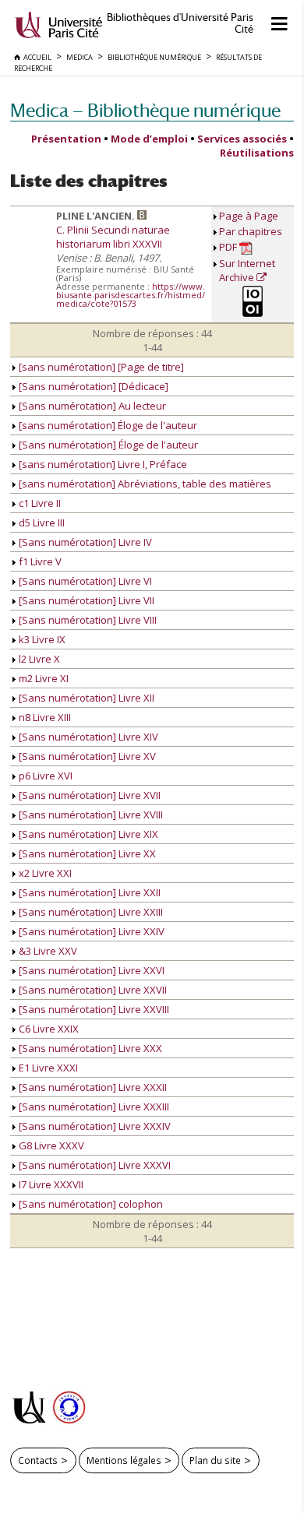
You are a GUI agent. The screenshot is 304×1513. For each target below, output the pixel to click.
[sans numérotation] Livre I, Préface (101, 464)
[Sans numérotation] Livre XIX (87, 834)
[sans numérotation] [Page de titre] (100, 367)
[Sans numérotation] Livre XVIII (89, 815)
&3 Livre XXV (46, 951)
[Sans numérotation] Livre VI (84, 581)
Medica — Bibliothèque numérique (145, 110)
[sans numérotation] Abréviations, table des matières (143, 484)
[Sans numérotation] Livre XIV (87, 737)
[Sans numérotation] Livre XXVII (91, 990)
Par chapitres (250, 231)
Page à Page (248, 216)
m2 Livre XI (42, 678)
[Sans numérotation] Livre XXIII (89, 912)
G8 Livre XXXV (50, 1145)
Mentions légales (124, 1460)
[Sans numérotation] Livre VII (85, 600)
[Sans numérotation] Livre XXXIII (92, 1107)
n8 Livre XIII (43, 717)
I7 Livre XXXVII (49, 1184)
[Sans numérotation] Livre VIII (86, 620)
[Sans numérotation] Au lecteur (91, 406)
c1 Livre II (38, 503)
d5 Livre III (40, 522)
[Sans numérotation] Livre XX (86, 853)
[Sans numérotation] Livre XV (86, 756)
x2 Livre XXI (44, 873)
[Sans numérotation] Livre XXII (88, 892)
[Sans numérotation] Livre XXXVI (93, 1165)
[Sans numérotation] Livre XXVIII (92, 1009)
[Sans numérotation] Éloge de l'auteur (107, 445)
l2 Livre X (38, 659)
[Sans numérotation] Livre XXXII (91, 1087)
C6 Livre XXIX (47, 1029)
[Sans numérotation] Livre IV (84, 542)
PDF (229, 247)
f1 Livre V (39, 561)
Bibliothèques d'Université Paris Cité (180, 23)
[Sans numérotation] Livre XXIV (90, 931)
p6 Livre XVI (44, 776)
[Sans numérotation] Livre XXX (89, 1048)
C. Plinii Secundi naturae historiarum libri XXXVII (113, 237)
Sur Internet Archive (247, 270)
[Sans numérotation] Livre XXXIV (93, 1126)
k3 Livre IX (40, 639)
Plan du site (215, 1460)
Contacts (38, 1460)
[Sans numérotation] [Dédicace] (92, 386)
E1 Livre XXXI (47, 1068)
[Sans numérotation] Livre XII (85, 698)
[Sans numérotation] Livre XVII (88, 795)
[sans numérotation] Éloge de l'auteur (106, 425)
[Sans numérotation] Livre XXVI (90, 970)
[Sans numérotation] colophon (89, 1204)
